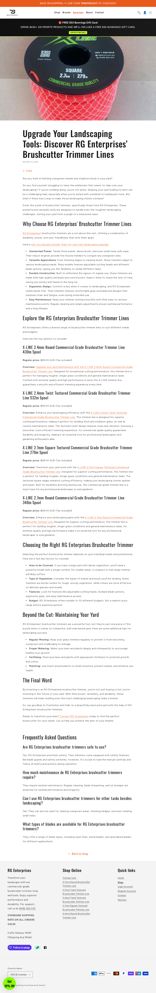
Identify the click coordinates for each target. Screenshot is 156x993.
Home (121, 878)
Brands (67, 13)
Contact (99, 13)
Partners (122, 900)
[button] (9, 983)
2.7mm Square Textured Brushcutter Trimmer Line (76, 907)
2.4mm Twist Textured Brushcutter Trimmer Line (76, 899)
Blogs (121, 882)
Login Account (125, 886)
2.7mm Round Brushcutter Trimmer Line (76, 884)
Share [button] (29, 171)
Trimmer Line (69, 878)
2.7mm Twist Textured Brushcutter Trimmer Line (76, 892)
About (89, 13)
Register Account (127, 891)
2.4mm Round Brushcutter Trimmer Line (76, 915)
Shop (57, 13)
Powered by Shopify (37, 985)
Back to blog (80, 853)
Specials (78, 13)
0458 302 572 (27, 908)
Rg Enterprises (21, 985)
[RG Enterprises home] (12, 12)
